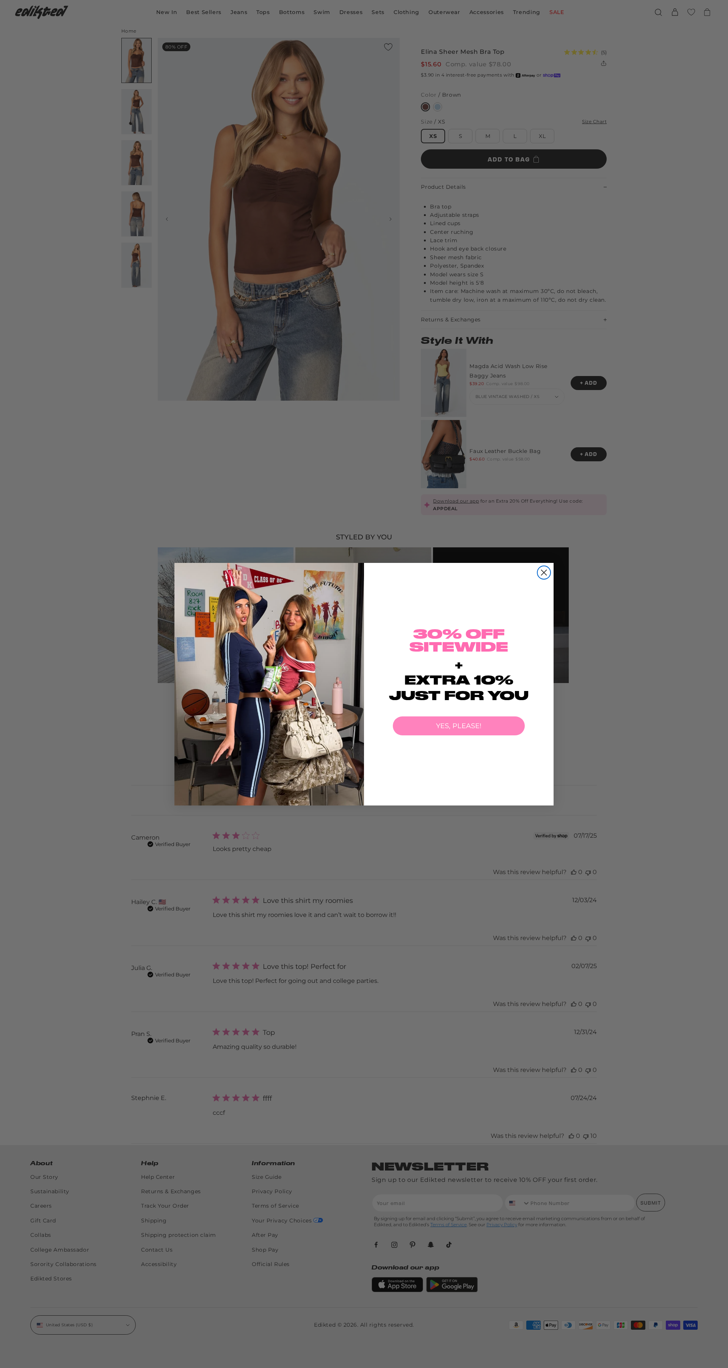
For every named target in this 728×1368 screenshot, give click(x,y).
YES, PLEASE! (459, 726)
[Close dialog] (544, 572)
